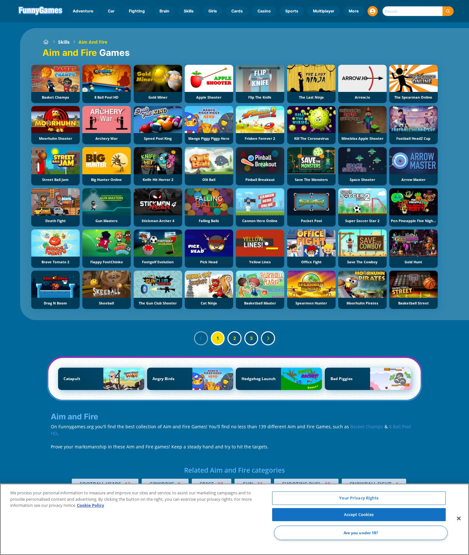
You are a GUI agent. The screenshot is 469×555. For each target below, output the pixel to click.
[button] (373, 11)
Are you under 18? (361, 533)
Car (111, 11)
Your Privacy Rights (358, 498)
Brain (164, 11)
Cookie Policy (90, 505)
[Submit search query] (448, 11)
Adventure (83, 11)
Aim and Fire (92, 42)
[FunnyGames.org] (45, 42)
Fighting (137, 11)
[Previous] (201, 338)
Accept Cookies (359, 514)
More (354, 11)
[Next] (268, 338)
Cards (237, 11)
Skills (189, 11)
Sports (291, 11)
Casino (264, 11)
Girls (212, 11)
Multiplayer (323, 11)
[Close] (459, 519)
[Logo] (40, 11)
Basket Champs (366, 427)
